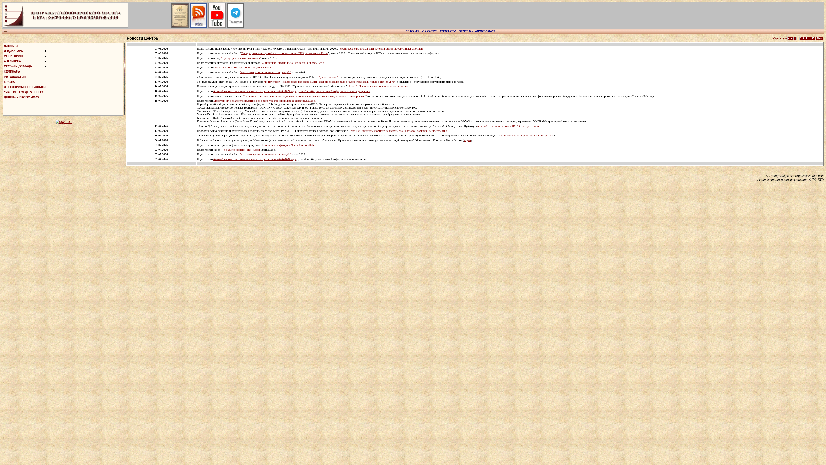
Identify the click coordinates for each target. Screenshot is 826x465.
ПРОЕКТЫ (466, 31)
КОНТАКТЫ (448, 31)
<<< (790, 38)
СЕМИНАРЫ (12, 71)
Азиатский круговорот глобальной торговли (526, 135)
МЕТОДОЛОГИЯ (15, 76)
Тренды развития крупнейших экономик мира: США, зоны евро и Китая (284, 53)
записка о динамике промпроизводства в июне (243, 67)
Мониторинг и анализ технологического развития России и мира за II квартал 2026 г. (264, 100)
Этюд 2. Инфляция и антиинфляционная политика (378, 86)
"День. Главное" (328, 77)
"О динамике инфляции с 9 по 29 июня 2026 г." (289, 145)
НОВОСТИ (11, 45)
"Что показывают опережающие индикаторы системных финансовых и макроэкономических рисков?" (305, 96)
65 (813, 38)
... (795, 38)
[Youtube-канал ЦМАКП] (217, 26)
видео (467, 140)
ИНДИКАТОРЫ (14, 51)
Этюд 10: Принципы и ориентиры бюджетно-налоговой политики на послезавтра (398, 130)
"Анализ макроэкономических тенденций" (265, 72)
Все (819, 38)
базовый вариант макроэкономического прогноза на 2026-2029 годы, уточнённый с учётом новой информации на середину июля (291, 91)
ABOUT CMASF (485, 31)
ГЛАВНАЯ (412, 31)
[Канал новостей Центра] (198, 26)
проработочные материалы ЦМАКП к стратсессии (509, 126)
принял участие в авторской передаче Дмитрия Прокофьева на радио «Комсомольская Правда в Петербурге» (330, 81)
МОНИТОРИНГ (13, 56)
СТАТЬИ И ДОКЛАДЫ (18, 66)
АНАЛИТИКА (12, 61)
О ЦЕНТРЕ (429, 31)
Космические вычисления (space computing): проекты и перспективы (381, 48)
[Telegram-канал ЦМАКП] (235, 26)
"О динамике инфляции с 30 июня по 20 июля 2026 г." (293, 62)
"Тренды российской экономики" (241, 58)
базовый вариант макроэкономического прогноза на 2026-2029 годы (254, 159)
